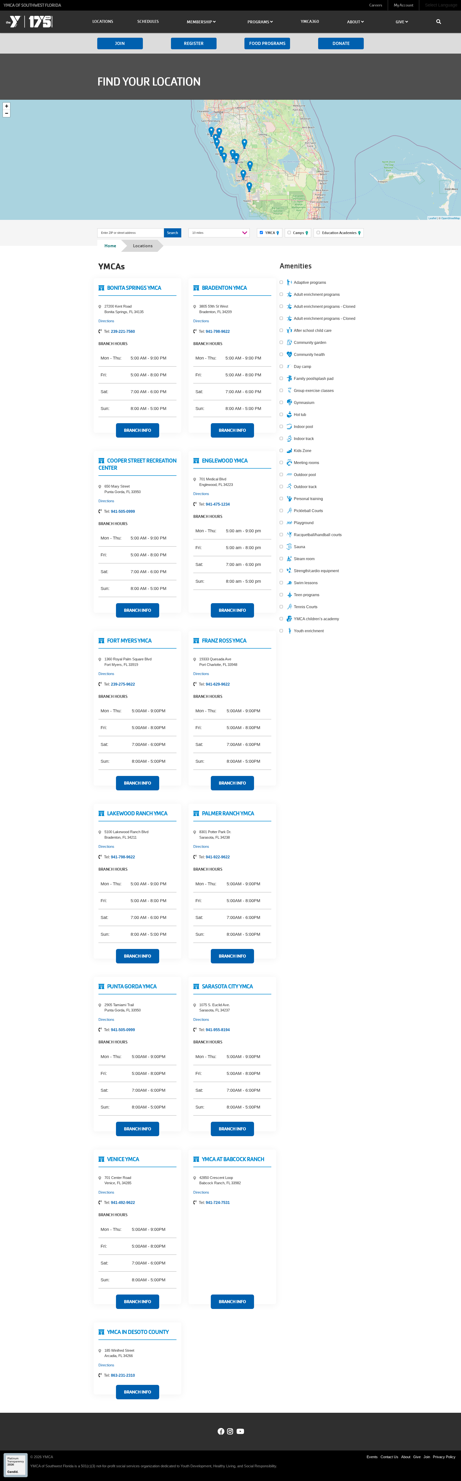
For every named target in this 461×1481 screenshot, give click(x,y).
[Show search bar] (440, 22)
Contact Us (389, 1457)
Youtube (240, 1431)
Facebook (221, 1431)
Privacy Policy (444, 1457)
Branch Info (137, 430)
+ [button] (6, 106)
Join (120, 43)
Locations (102, 21)
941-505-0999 (123, 511)
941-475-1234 (218, 504)
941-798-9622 (218, 331)
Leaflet (433, 218)
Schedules (148, 21)
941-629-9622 (218, 684)
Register (194, 43)
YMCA (270, 232)
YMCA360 (310, 21)
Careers (375, 5)
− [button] (6, 113)
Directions (106, 321)
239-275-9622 (123, 684)
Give (417, 1457)
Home (110, 245)
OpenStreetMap (450, 218)
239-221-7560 (123, 331)
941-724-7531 (218, 1203)
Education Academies (339, 232)
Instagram (233, 1431)
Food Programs (267, 43)
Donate (341, 43)
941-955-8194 (218, 1030)
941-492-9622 (123, 1203)
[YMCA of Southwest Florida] (38, 22)
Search (172, 232)
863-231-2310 (123, 1375)
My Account (403, 5)
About (405, 1457)
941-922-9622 (218, 857)
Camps (298, 232)
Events (372, 1457)
